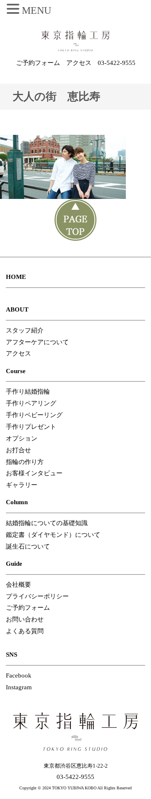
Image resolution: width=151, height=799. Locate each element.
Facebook (18, 675)
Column (17, 502)
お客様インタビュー (34, 473)
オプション (21, 438)
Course (16, 371)
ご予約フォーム (38, 62)
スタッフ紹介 (25, 330)
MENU (36, 10)
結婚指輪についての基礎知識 (47, 523)
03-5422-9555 (116, 62)
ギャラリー (21, 485)
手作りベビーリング (34, 415)
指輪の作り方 (25, 462)
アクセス (78, 62)
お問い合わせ (25, 619)
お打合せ (18, 450)
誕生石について (28, 546)
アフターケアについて (37, 342)
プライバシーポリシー (37, 596)
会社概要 (18, 584)
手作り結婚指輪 (28, 391)
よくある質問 (25, 631)
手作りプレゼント (31, 426)
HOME (16, 276)
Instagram (19, 687)
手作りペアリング (31, 403)
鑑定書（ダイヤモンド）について (53, 534)
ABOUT (17, 309)
